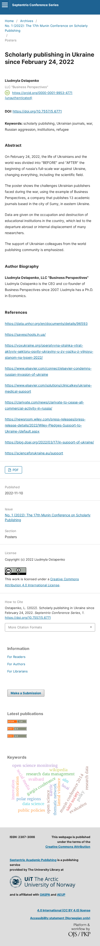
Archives (26, 21)
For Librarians (17, 671)
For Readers (16, 657)
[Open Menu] (5, 5)
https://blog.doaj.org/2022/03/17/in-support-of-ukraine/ (49, 442)
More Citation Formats (25, 627)
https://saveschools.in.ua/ (25, 334)
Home (9, 21)
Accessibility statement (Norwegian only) (60, 918)
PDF (15, 470)
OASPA (45, 894)
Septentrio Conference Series (35, 5)
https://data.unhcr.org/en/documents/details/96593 (46, 323)
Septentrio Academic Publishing (33, 860)
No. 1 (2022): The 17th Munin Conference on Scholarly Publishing (46, 28)
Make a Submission (26, 693)
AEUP (61, 894)
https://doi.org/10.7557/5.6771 (37, 111)
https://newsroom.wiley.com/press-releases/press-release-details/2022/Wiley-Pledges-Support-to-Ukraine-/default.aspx (45, 425)
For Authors (16, 664)
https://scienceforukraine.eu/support (34, 453)
